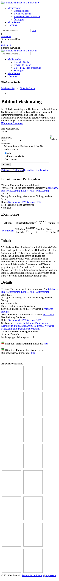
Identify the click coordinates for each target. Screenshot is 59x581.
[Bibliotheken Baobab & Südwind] (19, 2)
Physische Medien (16, 156)
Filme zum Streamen (12, 123)
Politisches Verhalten (44, 325)
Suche (4, 131)
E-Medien (12, 159)
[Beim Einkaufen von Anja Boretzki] (33, 571)
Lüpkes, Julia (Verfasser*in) (35, 190)
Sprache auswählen (10, 39)
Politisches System (23, 325)
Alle (9, 153)
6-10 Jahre (48, 314)
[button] (54, 137)
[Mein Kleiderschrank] (11, 571)
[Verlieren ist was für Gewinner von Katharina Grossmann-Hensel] (33, 441)
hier (45, 343)
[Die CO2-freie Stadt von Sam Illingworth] (11, 415)
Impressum (50, 575)
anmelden (6, 36)
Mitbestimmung (9, 328)
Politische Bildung (25, 323)
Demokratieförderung (28, 328)
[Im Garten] (11, 493)
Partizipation (41, 323)
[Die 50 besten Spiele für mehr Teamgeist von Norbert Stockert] (33, 493)
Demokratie (7, 325)
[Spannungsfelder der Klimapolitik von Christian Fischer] (33, 389)
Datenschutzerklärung (33, 575)
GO (34, 30)
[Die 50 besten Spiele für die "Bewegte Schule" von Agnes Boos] (33, 519)
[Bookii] (11, 467)
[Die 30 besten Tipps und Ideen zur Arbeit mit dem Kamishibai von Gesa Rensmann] (11, 389)
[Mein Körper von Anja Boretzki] (33, 545)
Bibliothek (6, 137)
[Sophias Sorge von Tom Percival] (11, 441)
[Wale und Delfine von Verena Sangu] (33, 415)
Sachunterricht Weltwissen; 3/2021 (25, 202)
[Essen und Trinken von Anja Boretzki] (11, 545)
